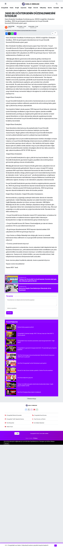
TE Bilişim (35, 438)
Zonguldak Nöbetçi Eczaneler (14, 415)
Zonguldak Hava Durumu (40, 415)
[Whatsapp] (37, 409)
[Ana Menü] (5, 3)
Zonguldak (4, 7)
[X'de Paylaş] (9, 33)
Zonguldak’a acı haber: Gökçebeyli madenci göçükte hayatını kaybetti (28, 545)
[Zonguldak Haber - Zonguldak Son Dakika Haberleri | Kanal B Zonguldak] (31, 4)
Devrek (35, 7)
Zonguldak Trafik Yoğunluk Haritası (15, 419)
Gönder (9, 312)
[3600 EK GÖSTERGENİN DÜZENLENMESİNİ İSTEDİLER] (31, 31)
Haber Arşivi (10, 426)
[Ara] (56, 4)
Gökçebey (43, 7)
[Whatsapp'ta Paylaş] (12, 33)
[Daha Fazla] (15, 33)
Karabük (56, 7)
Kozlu (11, 7)
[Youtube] (34, 409)
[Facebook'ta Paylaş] (6, 33)
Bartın (50, 7)
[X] (29, 409)
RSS (18, 433)
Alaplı (30, 7)
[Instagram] (31, 409)
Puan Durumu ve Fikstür (39, 419)
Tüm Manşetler (10, 422)
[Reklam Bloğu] (31, 398)
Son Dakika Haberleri (39, 422)
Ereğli (17, 7)
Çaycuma (23, 7)
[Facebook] (26, 409)
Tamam (6, 443)
